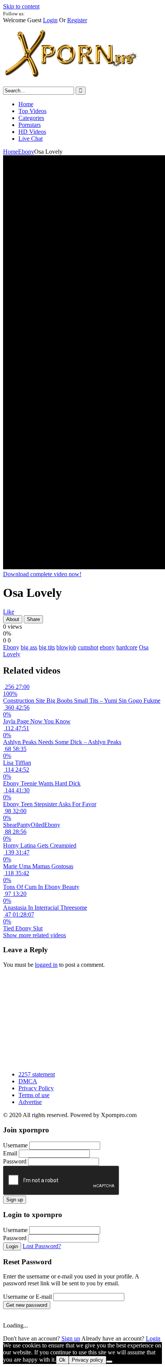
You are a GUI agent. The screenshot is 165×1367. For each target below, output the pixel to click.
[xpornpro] (72, 83)
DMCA (27, 1081)
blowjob (66, 647)
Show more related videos (34, 935)
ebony (107, 647)
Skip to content (21, 6)
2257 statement (36, 1074)
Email (10, 1153)
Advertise (30, 1102)
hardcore (126, 647)
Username (15, 1145)
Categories (31, 118)
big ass (29, 647)
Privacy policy (87, 1360)
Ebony (26, 151)
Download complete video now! (42, 574)
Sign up (14, 1200)
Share (33, 619)
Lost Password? (42, 1246)
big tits (47, 647)
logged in (46, 964)
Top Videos (32, 111)
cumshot (88, 647)
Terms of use (34, 1095)
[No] (109, 1361)
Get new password (26, 1305)
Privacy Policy (36, 1088)
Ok (62, 1360)
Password (14, 1161)
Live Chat (30, 138)
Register (77, 20)
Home (25, 104)
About (12, 619)
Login (50, 20)
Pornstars (29, 125)
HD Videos (32, 131)
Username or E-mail (27, 1296)
